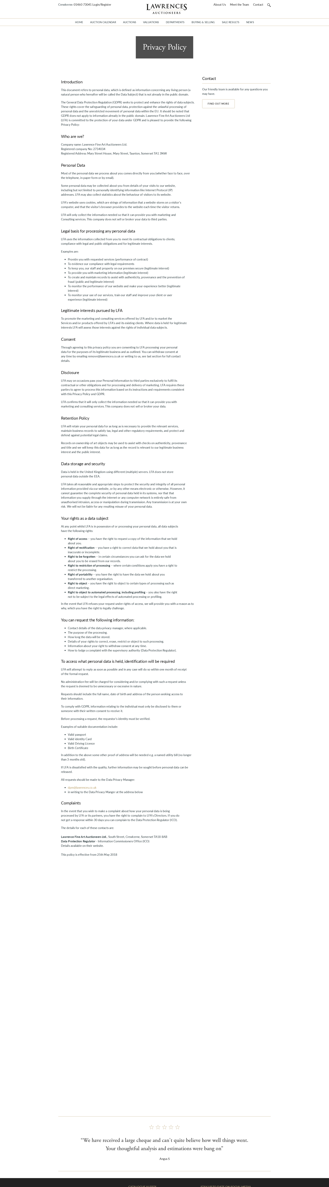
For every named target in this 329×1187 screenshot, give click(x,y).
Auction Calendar (103, 22)
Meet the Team (239, 4)
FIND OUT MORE (218, 103)
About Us (220, 4)
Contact (258, 4)
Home (79, 22)
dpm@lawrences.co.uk (82, 787)
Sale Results (230, 22)
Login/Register (101, 4)
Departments (175, 22)
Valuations (151, 22)
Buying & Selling (203, 22)
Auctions (129, 22)
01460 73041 (83, 4)
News (250, 22)
